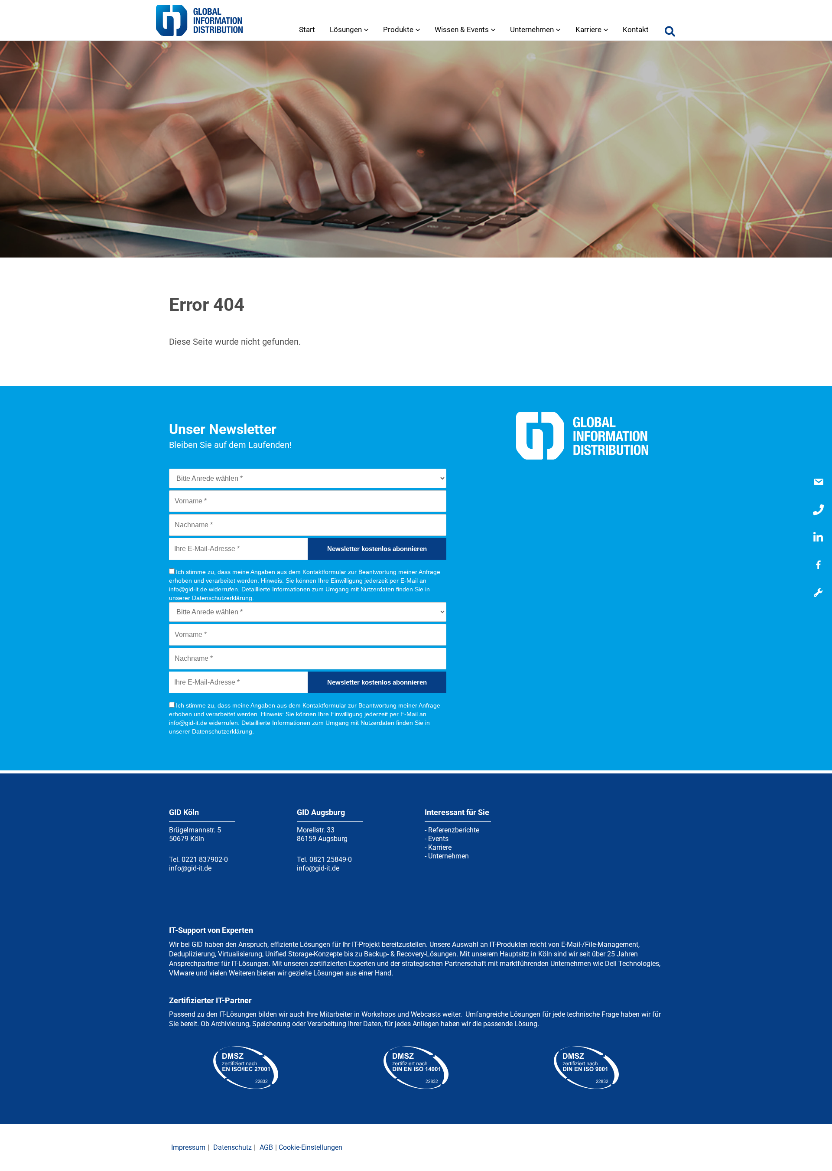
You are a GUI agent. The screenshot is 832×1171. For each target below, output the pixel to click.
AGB (266, 1147)
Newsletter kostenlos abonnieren (377, 548)
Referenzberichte (453, 830)
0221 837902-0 (205, 859)
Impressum (188, 1147)
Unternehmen (448, 856)
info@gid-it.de (190, 868)
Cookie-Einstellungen (310, 1147)
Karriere (440, 847)
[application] (365, 29)
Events (438, 839)
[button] (670, 33)
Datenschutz (232, 1147)
